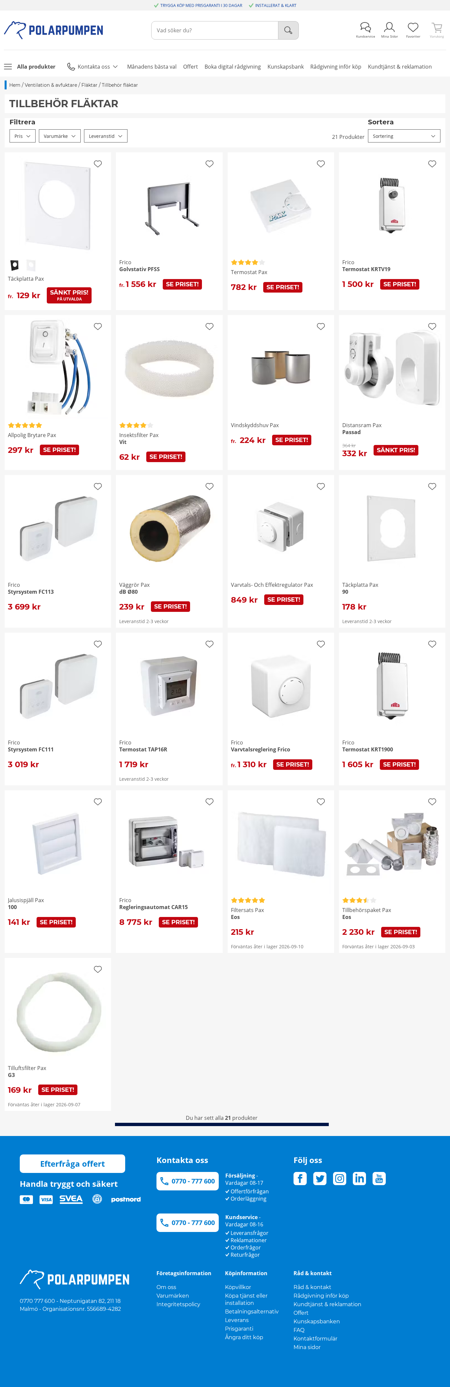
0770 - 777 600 (193, 1181)
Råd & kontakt (312, 1287)
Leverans (237, 1320)
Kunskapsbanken (317, 1321)
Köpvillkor (238, 1287)
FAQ (299, 1330)
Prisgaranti (239, 1329)
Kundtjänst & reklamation (327, 1304)
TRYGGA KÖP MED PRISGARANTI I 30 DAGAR (201, 5)
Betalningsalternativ (252, 1311)
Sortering (383, 136)
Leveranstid (102, 136)
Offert (301, 1313)
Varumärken (172, 1296)
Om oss (166, 1287)
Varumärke (56, 136)
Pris (18, 136)
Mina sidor (307, 1347)
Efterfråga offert (72, 1163)
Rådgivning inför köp (321, 1296)
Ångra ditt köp (244, 1337)
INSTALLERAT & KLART (275, 5)
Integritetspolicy (178, 1304)
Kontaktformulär (315, 1339)
